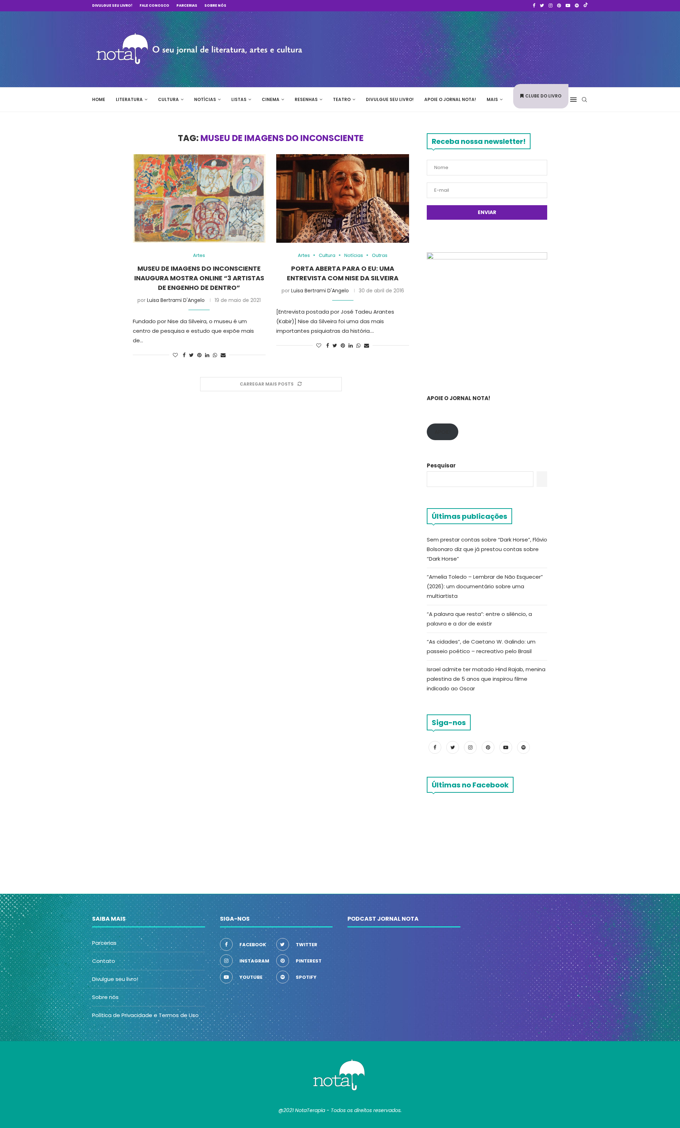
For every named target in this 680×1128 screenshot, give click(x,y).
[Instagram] (550, 5)
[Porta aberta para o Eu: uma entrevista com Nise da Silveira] (342, 198)
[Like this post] (175, 355)
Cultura (168, 99)
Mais (492, 99)
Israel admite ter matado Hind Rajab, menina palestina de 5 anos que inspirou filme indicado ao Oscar (486, 679)
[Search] (584, 100)
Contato (103, 961)
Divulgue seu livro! (112, 5)
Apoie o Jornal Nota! (450, 99)
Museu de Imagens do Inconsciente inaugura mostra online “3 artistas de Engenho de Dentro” (199, 278)
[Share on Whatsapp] (215, 355)
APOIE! (442, 432)
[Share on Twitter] (191, 355)
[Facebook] (534, 5)
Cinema (270, 99)
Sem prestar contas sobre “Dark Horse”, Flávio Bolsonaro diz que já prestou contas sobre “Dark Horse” (487, 549)
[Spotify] (577, 5)
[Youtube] (568, 5)
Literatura (129, 99)
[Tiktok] (585, 5)
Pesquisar (441, 465)
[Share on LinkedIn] (207, 355)
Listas (238, 99)
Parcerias (186, 5)
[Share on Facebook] (184, 355)
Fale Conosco (154, 5)
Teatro (342, 99)
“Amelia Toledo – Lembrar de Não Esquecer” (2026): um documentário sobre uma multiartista (485, 586)
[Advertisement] (481, 48)
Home (98, 99)
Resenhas (306, 99)
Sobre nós (215, 5)
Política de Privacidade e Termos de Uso (145, 1015)
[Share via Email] (223, 355)
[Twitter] (542, 5)
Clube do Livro (543, 96)
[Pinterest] (559, 5)
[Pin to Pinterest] (199, 355)
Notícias (205, 99)
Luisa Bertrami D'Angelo (176, 300)
